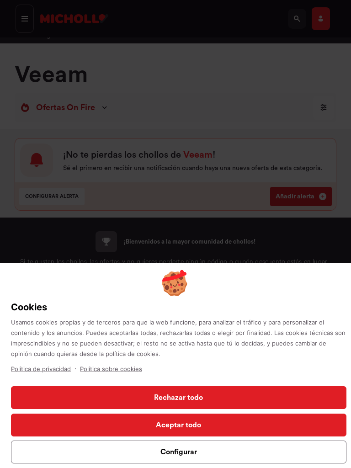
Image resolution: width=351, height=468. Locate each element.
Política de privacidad (41, 368)
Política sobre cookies (111, 368)
